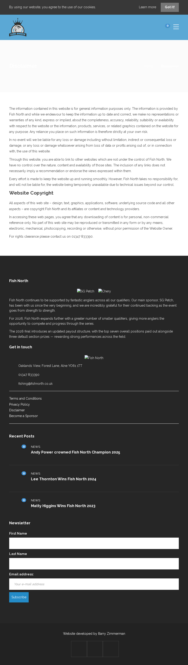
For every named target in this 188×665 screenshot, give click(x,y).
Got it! (170, 7)
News (35, 446)
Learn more (148, 7)
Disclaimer (17, 410)
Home (148, 66)
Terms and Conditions (25, 398)
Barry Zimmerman (111, 633)
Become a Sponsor (23, 416)
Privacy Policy (19, 404)
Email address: (21, 574)
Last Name (18, 554)
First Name (18, 533)
